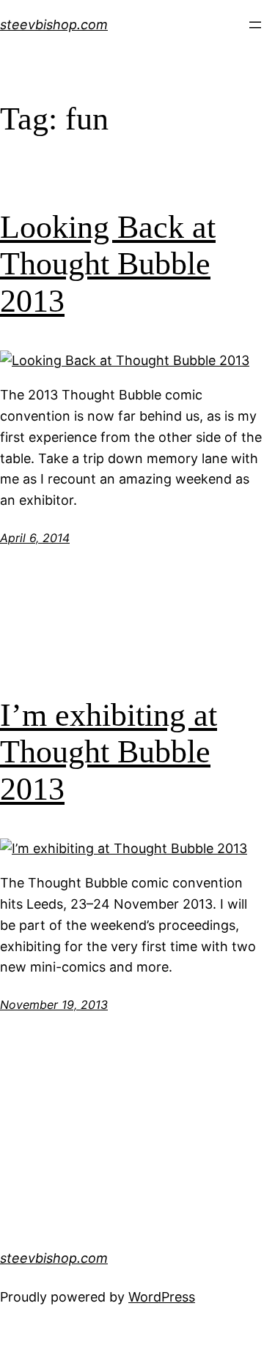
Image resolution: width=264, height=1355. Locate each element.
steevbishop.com (54, 24)
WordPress (161, 1297)
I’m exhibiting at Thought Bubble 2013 (108, 752)
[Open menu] (255, 25)
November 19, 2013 (54, 1004)
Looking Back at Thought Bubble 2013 (108, 264)
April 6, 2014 (35, 537)
